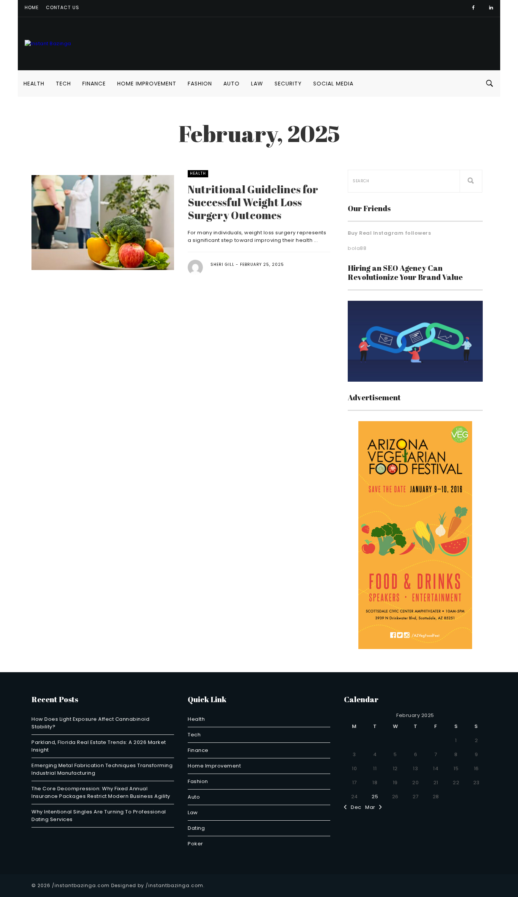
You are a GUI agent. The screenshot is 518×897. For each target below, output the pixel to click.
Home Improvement (146, 83)
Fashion (200, 83)
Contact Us (62, 7)
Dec (354, 807)
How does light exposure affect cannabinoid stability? (90, 722)
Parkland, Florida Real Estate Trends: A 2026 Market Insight (98, 746)
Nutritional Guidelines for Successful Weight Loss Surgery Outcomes (253, 202)
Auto (231, 83)
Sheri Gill (222, 264)
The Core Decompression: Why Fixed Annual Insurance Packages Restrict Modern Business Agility (100, 792)
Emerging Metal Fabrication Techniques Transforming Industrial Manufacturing (102, 769)
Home (32, 7)
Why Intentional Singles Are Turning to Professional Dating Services (98, 815)
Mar (372, 807)
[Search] (471, 181)
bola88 (357, 248)
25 (375, 796)
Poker (195, 843)
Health (34, 83)
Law (257, 83)
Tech (63, 83)
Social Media (333, 83)
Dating (196, 828)
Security (288, 83)
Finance (94, 83)
